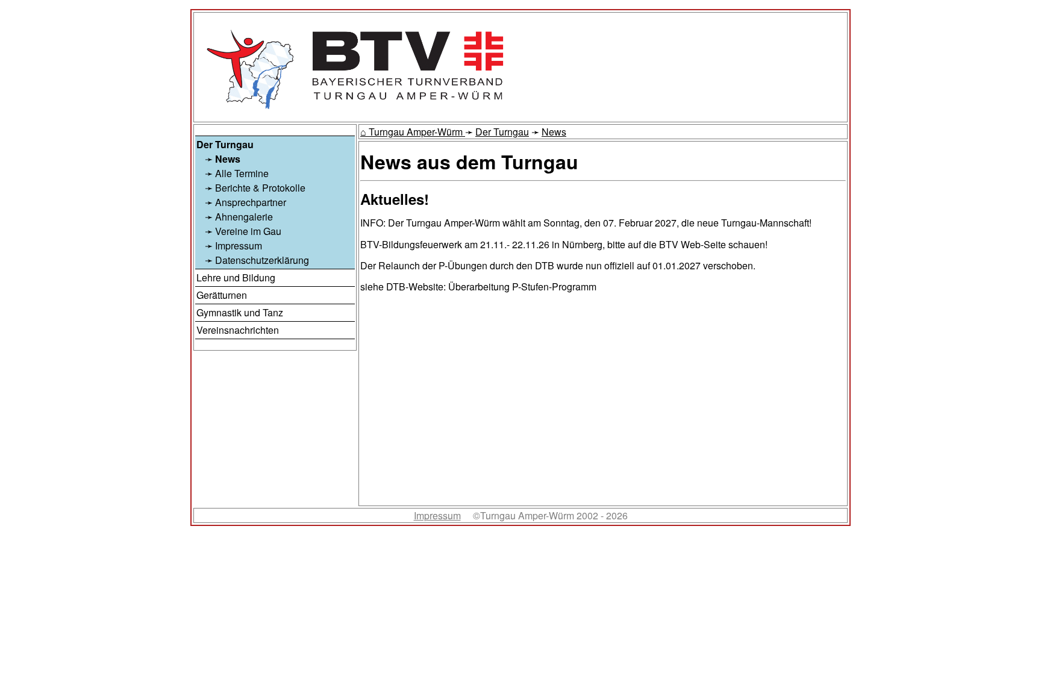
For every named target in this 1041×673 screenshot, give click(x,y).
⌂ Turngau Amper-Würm (412, 132)
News (554, 132)
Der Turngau (502, 132)
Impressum (437, 515)
